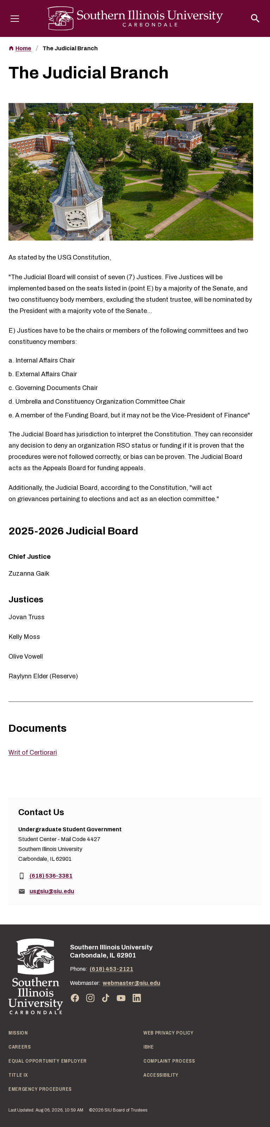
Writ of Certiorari (32, 752)
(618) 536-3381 (51, 876)
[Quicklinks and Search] (255, 18)
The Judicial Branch (70, 48)
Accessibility (161, 1075)
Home (23, 48)
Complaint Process (169, 1061)
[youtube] (121, 998)
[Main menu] (14, 18)
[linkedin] (137, 998)
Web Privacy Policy (168, 1033)
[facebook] (75, 998)
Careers (19, 1047)
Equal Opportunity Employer (47, 1061)
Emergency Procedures (40, 1089)
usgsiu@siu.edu (52, 891)
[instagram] (90, 998)
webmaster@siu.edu (131, 983)
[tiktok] (106, 998)
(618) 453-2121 (111, 969)
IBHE (148, 1047)
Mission (18, 1033)
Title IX (18, 1075)
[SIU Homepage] (135, 18)
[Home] (35, 976)
